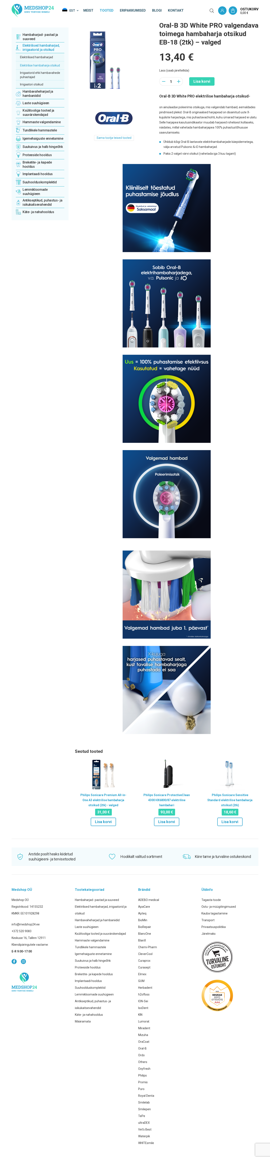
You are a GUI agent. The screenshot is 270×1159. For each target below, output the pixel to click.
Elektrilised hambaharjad (36, 57)
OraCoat (143, 1041)
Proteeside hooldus (88, 967)
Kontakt (176, 10)
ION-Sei (143, 1001)
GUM (141, 981)
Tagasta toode (211, 900)
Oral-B (142, 1048)
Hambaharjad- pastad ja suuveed (97, 900)
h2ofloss (144, 994)
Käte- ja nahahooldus (89, 1014)
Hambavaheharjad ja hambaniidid (97, 920)
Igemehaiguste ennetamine (93, 954)
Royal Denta (146, 1095)
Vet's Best (144, 1129)
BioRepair (144, 927)
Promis (143, 1082)
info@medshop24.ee (26, 924)
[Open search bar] (212, 11)
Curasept (144, 967)
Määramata (83, 1021)
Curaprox (144, 960)
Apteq (142, 913)
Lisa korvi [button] (103, 822)
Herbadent (145, 987)
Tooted (106, 10)
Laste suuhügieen (87, 927)
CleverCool (145, 954)
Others (142, 1062)
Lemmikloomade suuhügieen (94, 994)
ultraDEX (144, 1122)
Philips (142, 1075)
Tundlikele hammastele (90, 947)
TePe (141, 1116)
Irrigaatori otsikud (31, 84)
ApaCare (144, 906)
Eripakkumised (133, 10)
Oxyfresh (144, 1068)
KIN (140, 1014)
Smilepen (144, 1109)
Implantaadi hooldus (88, 981)
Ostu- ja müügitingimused (218, 906)
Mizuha (143, 1035)
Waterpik (144, 1136)
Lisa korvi (201, 81)
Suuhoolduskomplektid (90, 987)
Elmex (142, 974)
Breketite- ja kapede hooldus (94, 974)
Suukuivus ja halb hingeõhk (93, 960)
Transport (208, 920)
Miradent (144, 1028)
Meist (88, 10)
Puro (141, 1089)
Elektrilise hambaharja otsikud (40, 65)
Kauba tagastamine (214, 913)
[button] (70, 10)
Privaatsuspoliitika (213, 927)
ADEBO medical (148, 900)
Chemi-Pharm (147, 947)
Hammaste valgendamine (92, 940)
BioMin (142, 920)
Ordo (141, 1055)
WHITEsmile (146, 1143)
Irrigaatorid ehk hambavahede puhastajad (40, 75)
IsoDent (143, 1008)
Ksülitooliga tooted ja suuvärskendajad (100, 933)
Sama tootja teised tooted (114, 137)
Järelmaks (208, 933)
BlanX (142, 940)
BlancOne (144, 933)
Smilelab (144, 1102)
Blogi (157, 10)
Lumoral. (144, 1021)
